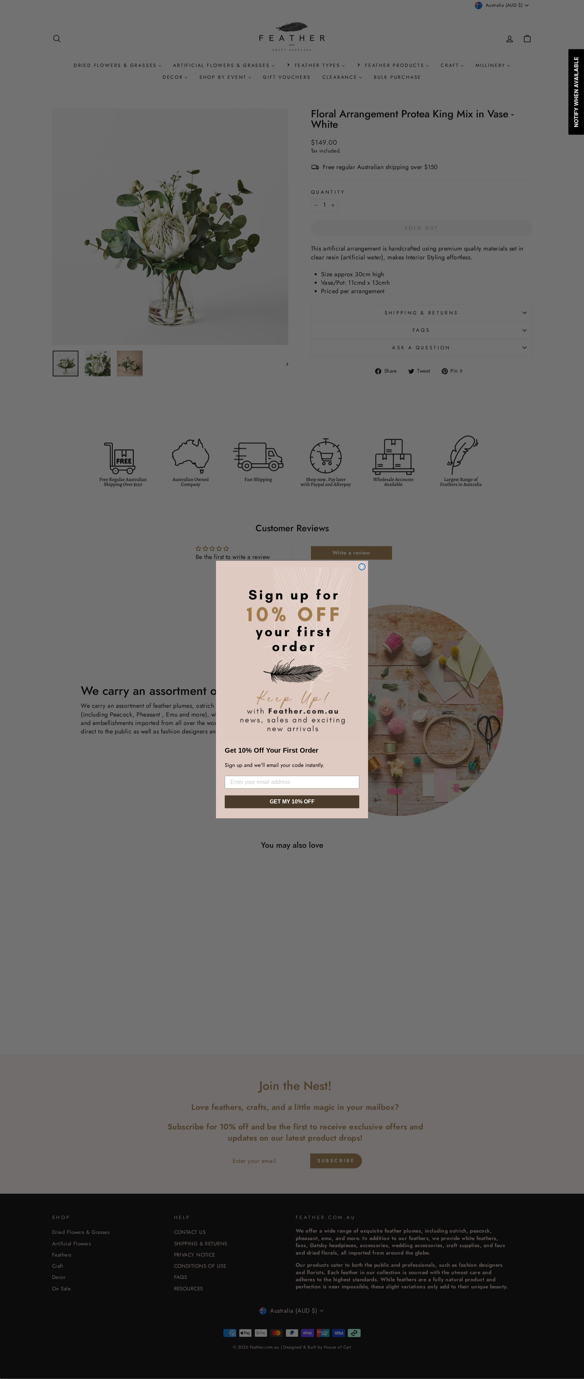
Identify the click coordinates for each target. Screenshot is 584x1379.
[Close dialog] (362, 566)
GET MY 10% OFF (292, 801)
